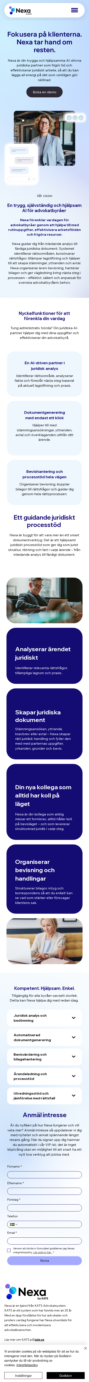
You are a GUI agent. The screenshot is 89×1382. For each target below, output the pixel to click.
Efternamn (15, 1183)
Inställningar (23, 1375)
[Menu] (74, 10)
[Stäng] (83, 1351)
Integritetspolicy (27, 1365)
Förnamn (14, 1166)
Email (12, 1233)
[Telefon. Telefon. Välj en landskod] (14, 1224)
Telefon (12, 1216)
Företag (13, 1200)
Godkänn (65, 1375)
